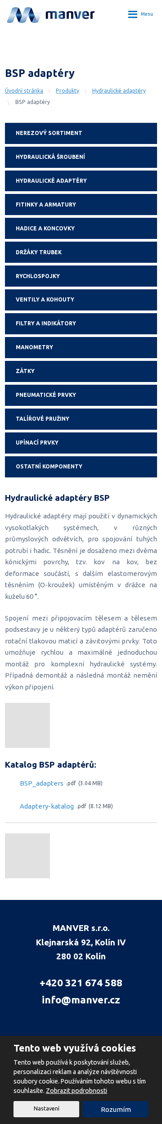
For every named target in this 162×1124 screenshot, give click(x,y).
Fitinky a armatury (46, 204)
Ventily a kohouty (45, 299)
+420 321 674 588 (81, 982)
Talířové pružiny (42, 419)
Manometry (34, 347)
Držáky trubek (39, 252)
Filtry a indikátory (46, 323)
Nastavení (46, 1108)
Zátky (25, 371)
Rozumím (116, 1109)
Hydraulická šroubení (50, 157)
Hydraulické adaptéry (51, 181)
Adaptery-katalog (47, 806)
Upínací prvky (37, 442)
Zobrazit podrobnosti (76, 1090)
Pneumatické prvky (46, 395)
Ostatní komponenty (49, 466)
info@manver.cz (81, 999)
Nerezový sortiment (49, 133)
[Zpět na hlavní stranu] (51, 14)
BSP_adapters (41, 783)
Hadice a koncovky (45, 228)
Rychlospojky (38, 276)
